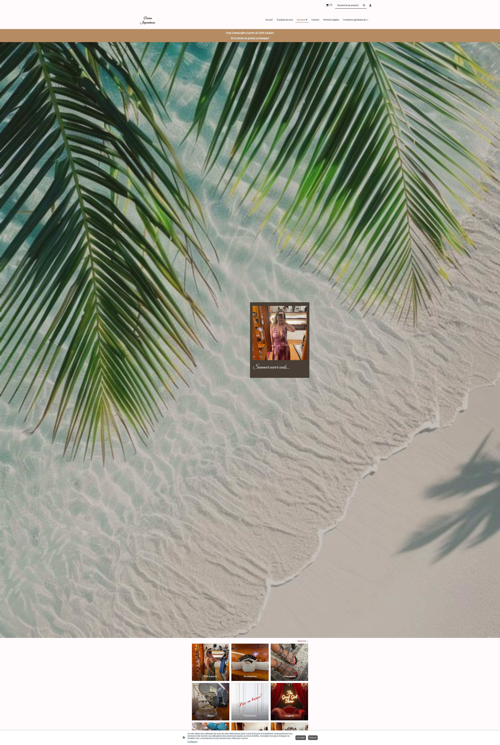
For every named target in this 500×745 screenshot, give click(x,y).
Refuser (313, 738)
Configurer (192, 742)
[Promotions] (250, 697)
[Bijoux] (210, 697)
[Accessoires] (250, 658)
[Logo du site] (147, 26)
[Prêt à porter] (210, 658)
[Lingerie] (289, 697)
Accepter (301, 738)
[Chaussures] (289, 658)
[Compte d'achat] (370, 5)
